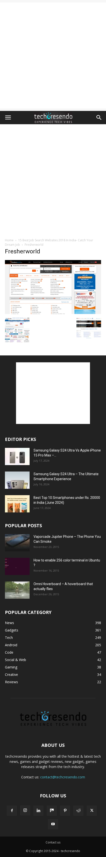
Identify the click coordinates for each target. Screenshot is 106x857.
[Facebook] (12, 811)
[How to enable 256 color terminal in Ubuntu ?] (17, 566)
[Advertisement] (53, 55)
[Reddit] (78, 811)
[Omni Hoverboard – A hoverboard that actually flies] (17, 590)
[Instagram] (25, 810)
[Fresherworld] (53, 313)
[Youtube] (53, 824)
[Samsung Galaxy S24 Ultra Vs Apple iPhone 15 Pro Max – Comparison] (17, 456)
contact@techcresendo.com (62, 777)
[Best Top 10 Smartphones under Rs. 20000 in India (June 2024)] (17, 503)
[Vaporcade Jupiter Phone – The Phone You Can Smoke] (17, 542)
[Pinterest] (65, 811)
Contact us (53, 842)
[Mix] (52, 811)
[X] (92, 811)
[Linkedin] (38, 811)
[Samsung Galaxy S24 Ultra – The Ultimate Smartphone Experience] (17, 480)
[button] (8, 117)
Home (9, 240)
